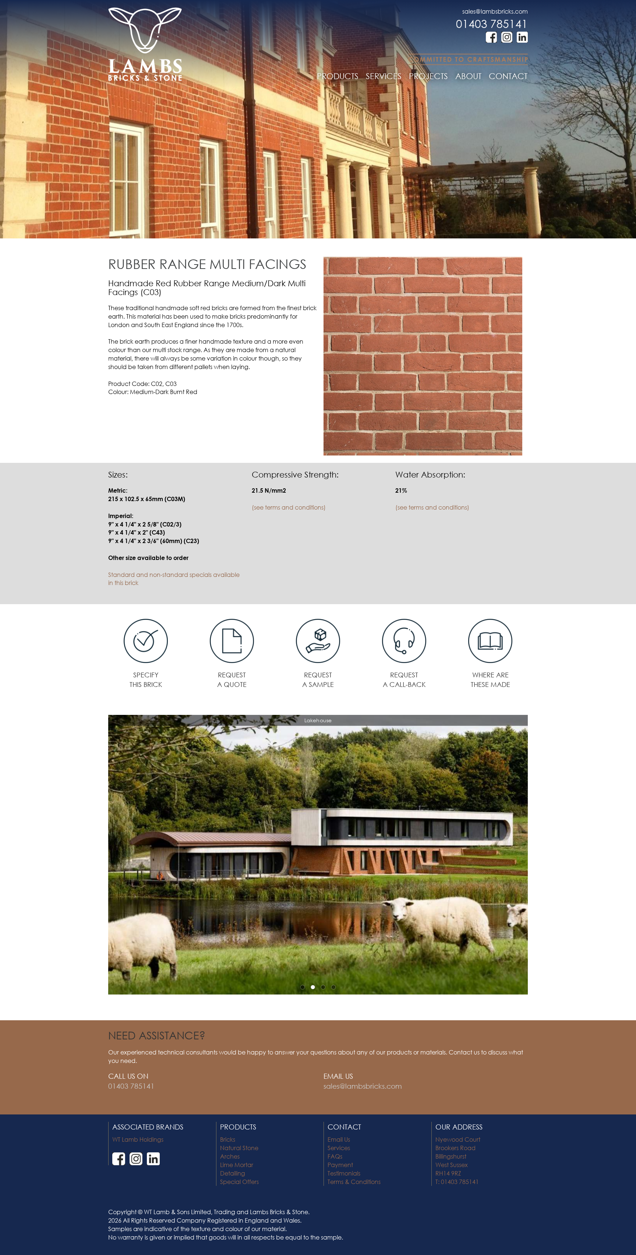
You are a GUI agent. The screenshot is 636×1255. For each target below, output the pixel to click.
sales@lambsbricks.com (495, 11)
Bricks (227, 1139)
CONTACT (508, 76)
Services (339, 1148)
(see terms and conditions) (289, 507)
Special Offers (239, 1181)
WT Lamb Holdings (137, 1139)
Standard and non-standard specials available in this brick (174, 579)
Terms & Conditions (354, 1181)
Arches (230, 1156)
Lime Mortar (236, 1165)
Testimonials (344, 1173)
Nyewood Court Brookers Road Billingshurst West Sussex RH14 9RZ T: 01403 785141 (457, 1160)
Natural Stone (239, 1148)
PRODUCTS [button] (337, 76)
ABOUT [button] (468, 76)
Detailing (232, 1173)
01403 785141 (492, 23)
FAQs (335, 1156)
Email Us (339, 1139)
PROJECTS (428, 76)
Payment (340, 1165)
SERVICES (384, 76)
